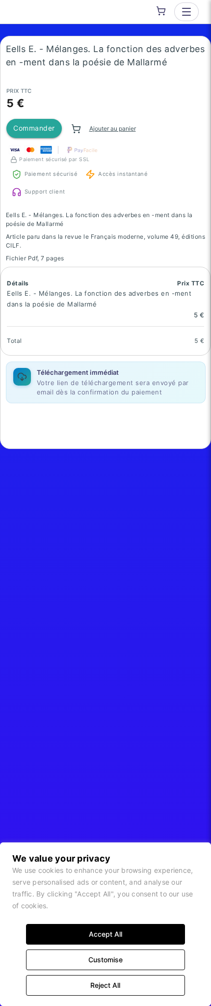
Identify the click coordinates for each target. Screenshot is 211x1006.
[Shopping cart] (161, 11)
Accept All (105, 934)
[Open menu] (186, 11)
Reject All (105, 985)
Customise (105, 959)
